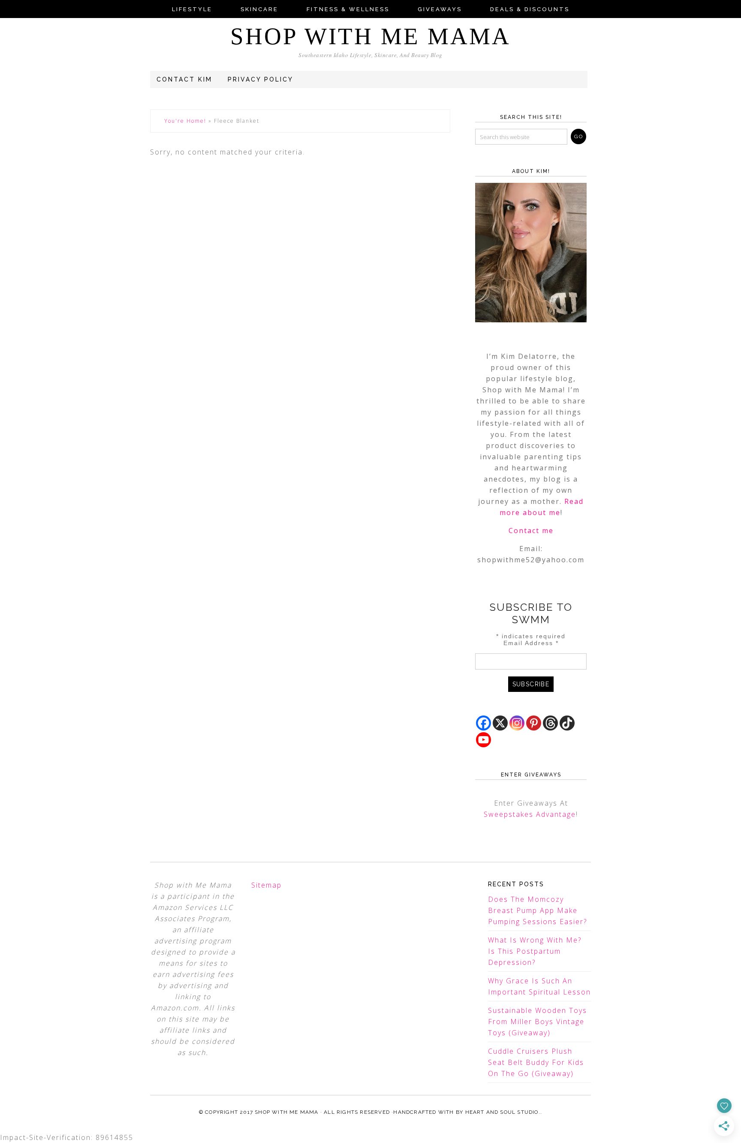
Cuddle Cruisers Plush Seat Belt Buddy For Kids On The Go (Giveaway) (536, 1062)
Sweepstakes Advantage (530, 814)
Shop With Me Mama (370, 36)
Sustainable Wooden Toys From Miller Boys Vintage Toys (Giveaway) (537, 1021)
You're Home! (185, 120)
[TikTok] (567, 723)
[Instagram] (516, 723)
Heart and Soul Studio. (502, 1112)
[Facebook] (483, 723)
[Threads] (550, 723)
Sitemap (266, 885)
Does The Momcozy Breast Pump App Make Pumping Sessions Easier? (537, 910)
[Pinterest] (533, 723)
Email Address (531, 643)
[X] (500, 723)
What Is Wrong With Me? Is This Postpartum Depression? (534, 951)
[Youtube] (483, 739)
